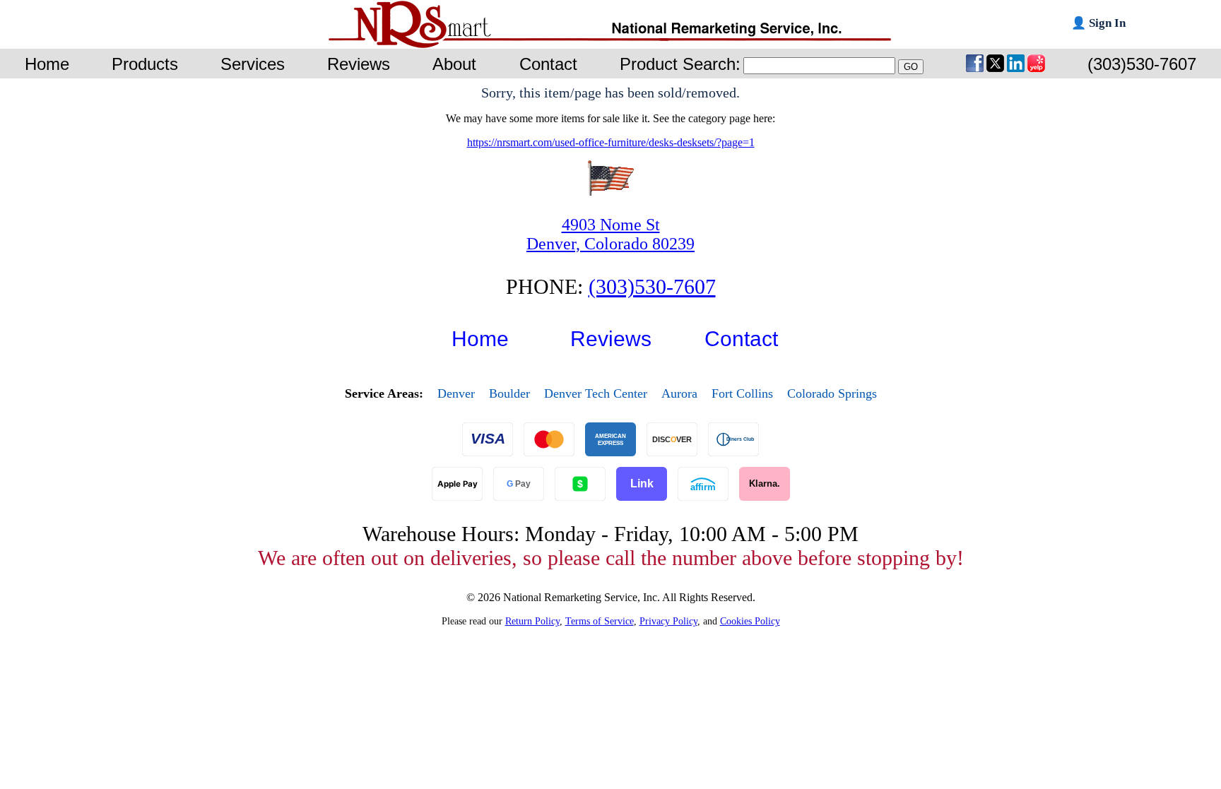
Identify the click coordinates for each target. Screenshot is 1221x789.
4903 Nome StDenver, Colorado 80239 (610, 234)
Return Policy (532, 621)
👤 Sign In (1098, 23)
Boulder (509, 393)
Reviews (610, 338)
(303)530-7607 (652, 286)
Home (480, 338)
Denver (456, 393)
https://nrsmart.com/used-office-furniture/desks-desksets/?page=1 (611, 142)
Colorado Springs (832, 393)
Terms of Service (599, 621)
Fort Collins (742, 393)
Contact (741, 338)
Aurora (679, 393)
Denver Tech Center (595, 393)
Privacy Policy (668, 621)
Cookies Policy (750, 621)
